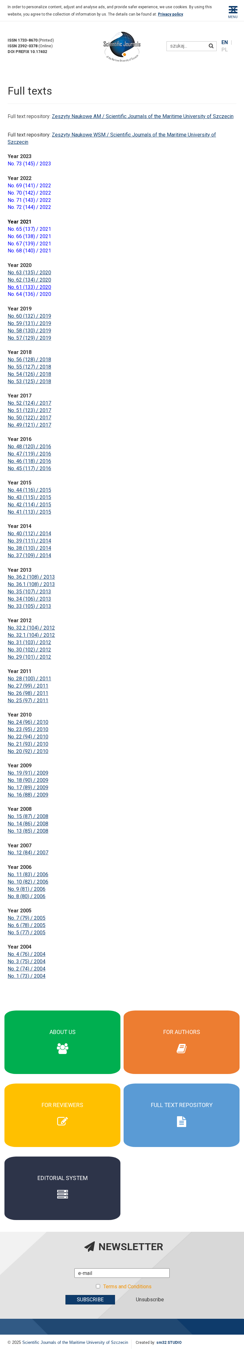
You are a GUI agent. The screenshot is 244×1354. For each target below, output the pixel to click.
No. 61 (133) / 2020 (29, 287)
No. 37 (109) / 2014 (29, 555)
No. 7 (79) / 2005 (26, 918)
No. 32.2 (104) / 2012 (31, 628)
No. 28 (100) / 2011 (29, 679)
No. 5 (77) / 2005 (26, 933)
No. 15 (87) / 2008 (28, 816)
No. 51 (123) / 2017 (29, 410)
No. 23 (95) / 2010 (28, 729)
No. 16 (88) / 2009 (28, 795)
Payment (181, 1042)
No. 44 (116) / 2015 (29, 490)
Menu (233, 17)
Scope (62, 1029)
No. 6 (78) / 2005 (26, 925)
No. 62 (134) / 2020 (29, 280)
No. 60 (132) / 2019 (29, 316)
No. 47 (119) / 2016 (29, 454)
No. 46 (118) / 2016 (29, 461)
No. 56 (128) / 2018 (29, 360)
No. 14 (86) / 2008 (28, 824)
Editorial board (62, 1035)
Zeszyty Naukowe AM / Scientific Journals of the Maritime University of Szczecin (143, 116)
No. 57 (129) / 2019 (29, 338)
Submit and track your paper (181, 1054)
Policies (62, 1042)
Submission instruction (182, 1048)
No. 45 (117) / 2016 (29, 468)
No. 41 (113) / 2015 (29, 512)
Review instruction (63, 1118)
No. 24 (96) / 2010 (28, 722)
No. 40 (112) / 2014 (29, 533)
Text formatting (181, 1035)
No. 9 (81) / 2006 (26, 889)
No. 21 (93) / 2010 (28, 744)
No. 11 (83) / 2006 (28, 874)
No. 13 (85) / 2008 (28, 831)
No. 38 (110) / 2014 (29, 548)
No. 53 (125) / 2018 (29, 381)
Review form (63, 1112)
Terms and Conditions (127, 1287)
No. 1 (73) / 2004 (26, 976)
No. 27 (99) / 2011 (28, 686)
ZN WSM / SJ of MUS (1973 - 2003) (181, 1121)
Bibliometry (63, 1054)
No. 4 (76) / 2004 (26, 954)
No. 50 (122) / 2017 (29, 418)
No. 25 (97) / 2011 (28, 700)
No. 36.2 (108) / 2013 (31, 577)
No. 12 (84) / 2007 (28, 853)
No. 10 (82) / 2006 (28, 882)
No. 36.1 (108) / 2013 (31, 584)
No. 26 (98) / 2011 (28, 693)
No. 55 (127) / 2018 (29, 367)
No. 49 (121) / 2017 (29, 425)
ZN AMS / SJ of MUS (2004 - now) (181, 1115)
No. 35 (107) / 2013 (29, 592)
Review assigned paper (62, 1124)
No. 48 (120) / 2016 (29, 447)
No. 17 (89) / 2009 (28, 787)
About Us (62, 1023)
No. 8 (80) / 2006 (26, 896)
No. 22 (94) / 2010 (28, 737)
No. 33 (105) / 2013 (29, 606)
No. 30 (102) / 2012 (29, 650)
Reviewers (62, 1048)
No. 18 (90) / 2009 (28, 780)
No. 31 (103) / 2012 (29, 642)
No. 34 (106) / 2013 (29, 599)
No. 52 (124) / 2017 (29, 403)
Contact (62, 1060)
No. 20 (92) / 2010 (28, 751)
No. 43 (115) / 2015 (29, 497)
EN (225, 42)
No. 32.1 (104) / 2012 (31, 635)
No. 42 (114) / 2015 (29, 505)
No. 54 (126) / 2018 (29, 374)
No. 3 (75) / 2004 (26, 961)
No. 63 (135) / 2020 (29, 273)
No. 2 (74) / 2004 (26, 969)
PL (224, 50)
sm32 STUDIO (169, 1342)
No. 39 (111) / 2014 (29, 541)
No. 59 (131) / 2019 (29, 323)
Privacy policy (170, 14)
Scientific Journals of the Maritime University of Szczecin (75, 1342)
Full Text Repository (181, 1108)
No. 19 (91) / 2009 (28, 773)
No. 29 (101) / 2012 (29, 657)
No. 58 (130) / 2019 (29, 331)
